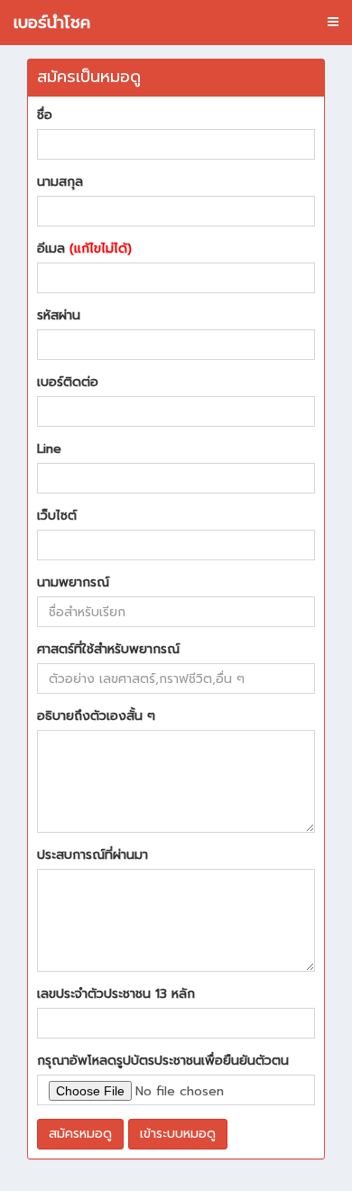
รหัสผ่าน (58, 316)
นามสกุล (60, 182)
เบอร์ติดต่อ (67, 383)
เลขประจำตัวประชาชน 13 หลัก (116, 994)
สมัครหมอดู (80, 1133)
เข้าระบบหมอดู (178, 1133)
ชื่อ (44, 115)
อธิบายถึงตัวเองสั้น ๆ (96, 716)
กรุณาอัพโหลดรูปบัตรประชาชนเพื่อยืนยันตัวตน (163, 1061)
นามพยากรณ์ (73, 583)
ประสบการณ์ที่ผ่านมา (92, 855)
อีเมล (84, 249)
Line (49, 449)
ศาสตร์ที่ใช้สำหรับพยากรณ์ (108, 650)
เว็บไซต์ (57, 516)
